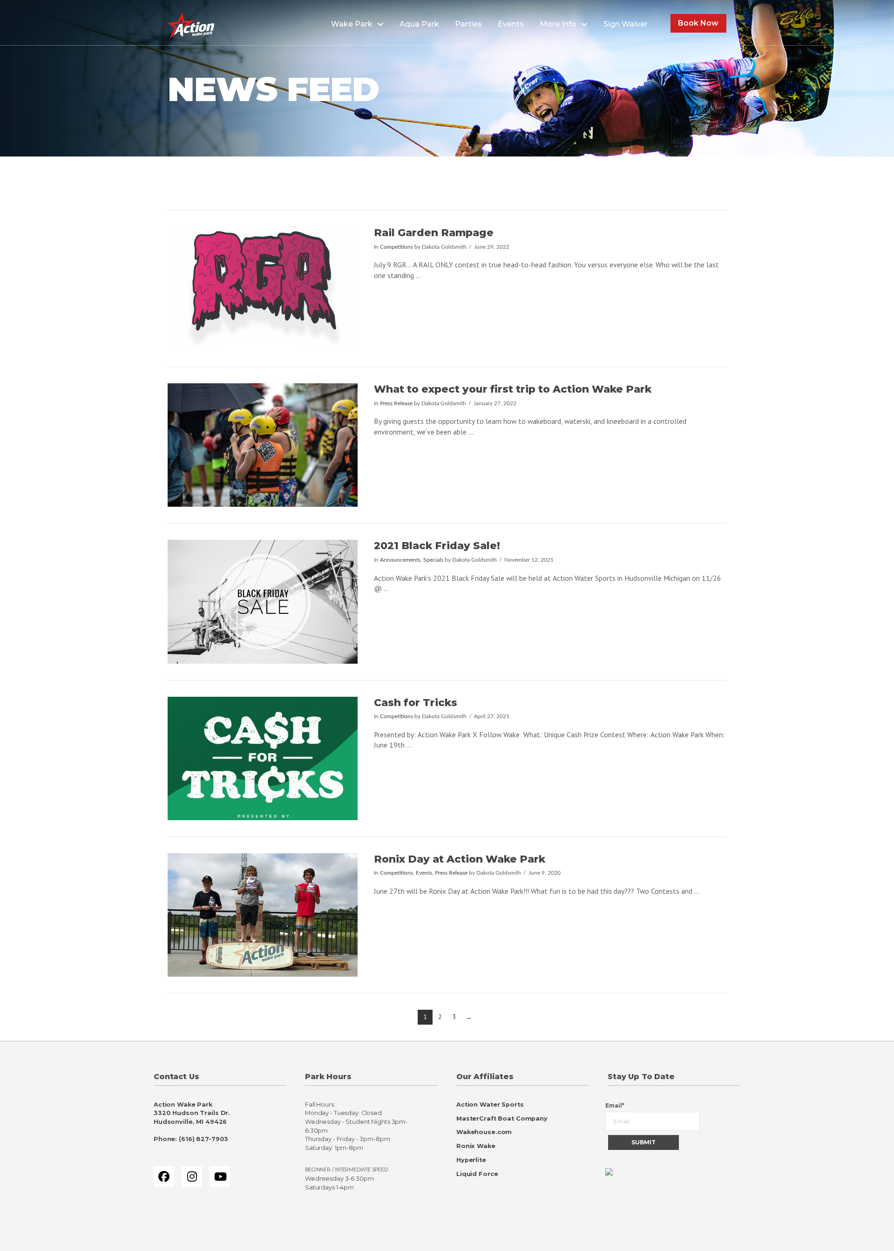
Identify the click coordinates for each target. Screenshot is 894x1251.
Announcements (400, 560)
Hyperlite (471, 1159)
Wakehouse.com (484, 1132)
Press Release (396, 403)
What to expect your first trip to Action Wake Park (512, 389)
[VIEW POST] (263, 288)
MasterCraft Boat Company (502, 1118)
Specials (433, 560)
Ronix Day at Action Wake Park (459, 859)
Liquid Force (477, 1173)
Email (614, 1105)
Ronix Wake (475, 1145)
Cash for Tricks (415, 702)
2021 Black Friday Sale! (437, 545)
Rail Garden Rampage (434, 232)
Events (424, 873)
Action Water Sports (490, 1104)
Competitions (396, 247)
